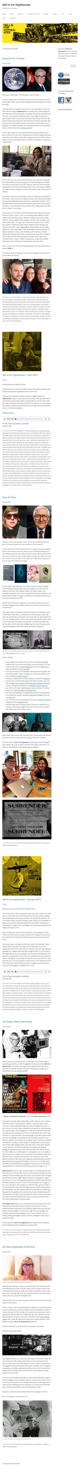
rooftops (8, 993)
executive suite (34, 988)
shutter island (6, 471)
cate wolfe (23, 302)
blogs (18, 297)
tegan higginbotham (14, 318)
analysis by (23, 702)
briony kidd (15, 302)
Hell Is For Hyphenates (16, 4)
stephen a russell (37, 471)
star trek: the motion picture (18, 995)
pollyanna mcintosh (37, 461)
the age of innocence (41, 473)
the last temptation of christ (26, 478)
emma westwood (35, 304)
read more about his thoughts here (25, 690)
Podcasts (13, 18)
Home (4, 14)
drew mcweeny (17, 304)
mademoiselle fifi (15, 990)
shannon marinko (24, 316)
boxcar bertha (29, 438)
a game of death (35, 983)
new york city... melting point (26, 459)
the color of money (29, 475)
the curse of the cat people (25, 997)
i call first (19, 449)
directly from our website (30, 747)
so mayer (42, 316)
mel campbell (20, 311)
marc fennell (41, 309)
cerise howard (30, 302)
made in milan (36, 454)
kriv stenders (33, 309)
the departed (39, 475)
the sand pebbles (7, 1002)
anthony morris (31, 299)
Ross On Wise (9, 497)
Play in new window (14, 423)
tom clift (38, 318)
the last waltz (39, 478)
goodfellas (44, 447)
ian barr (42, 307)
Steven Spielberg (26, 667)
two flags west (33, 1004)
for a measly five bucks (20, 676)
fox (41, 988)
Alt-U (62, 14)
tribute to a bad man (23, 1004)
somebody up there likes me (35, 993)
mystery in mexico (26, 990)
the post (48, 1000)
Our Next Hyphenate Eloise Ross (18, 1246)
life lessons (27, 454)
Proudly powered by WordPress (11, 1463)
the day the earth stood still (42, 997)
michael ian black (29, 311)
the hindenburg (24, 1000)
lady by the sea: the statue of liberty (13, 454)
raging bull (8, 464)
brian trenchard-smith (40, 438)
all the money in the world (12, 986)
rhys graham (12, 314)
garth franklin (45, 304)
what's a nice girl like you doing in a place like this (16, 482)
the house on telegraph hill (37, 1000)
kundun (47, 452)
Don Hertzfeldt (24, 669)
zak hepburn (45, 318)
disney (21, 988)
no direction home (15, 461)
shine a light (47, 468)
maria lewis (5, 456)
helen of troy (46, 988)
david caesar (9, 304)
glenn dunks (22, 307)
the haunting (15, 1000)
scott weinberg (14, 316)
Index (70, 14)
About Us (20, 14)
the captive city (12, 997)
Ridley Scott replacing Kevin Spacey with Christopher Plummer (30, 683)
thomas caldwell (25, 318)
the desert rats (6, 1000)
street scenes (46, 471)
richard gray (28, 314)
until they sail (13, 1007)
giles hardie (14, 307)
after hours (42, 433)
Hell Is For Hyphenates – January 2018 (21, 899)
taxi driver (5, 473)
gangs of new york (24, 445)
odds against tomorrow (39, 990)
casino (28, 440)
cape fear (23, 440)
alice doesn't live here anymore (23, 435)
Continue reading (8, 413)
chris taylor (38, 302)
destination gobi (13, 988)
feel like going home (12, 445)
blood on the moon (34, 986)
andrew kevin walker (20, 299)
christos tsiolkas (11, 442)
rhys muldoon (20, 314)
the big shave (19, 475)
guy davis (29, 307)
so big (25, 993)
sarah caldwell (45, 314)
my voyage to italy (12, 459)
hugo (14, 449)
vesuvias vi (43, 480)
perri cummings (39, 311)
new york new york (40, 459)
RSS (10, 426)
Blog (11, 14)
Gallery (45, 14)
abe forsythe (31, 297)
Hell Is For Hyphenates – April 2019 (20, 374)
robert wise (38, 843)
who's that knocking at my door (41, 482)
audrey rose (24, 986)
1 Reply (4, 380)
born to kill (44, 986)
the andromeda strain (36, 995)
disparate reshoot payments (39, 686)
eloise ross (26, 304)
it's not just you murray (35, 449)
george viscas (6, 307)
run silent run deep (17, 993)
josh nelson (25, 309)
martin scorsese (11, 311)
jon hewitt (18, 309)
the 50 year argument (27, 473)
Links (3, 18)
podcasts (20, 431)
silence (13, 471)
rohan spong (36, 314)
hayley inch (36, 307)
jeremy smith (11, 309)
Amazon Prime (26, 128)
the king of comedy (12, 478)
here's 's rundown (34, 695)
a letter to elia (34, 431)
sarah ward (5, 316)
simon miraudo (34, 316)
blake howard (40, 299)
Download (25, 423)
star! (28, 995)
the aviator (11, 475)
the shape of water (25, 1002)
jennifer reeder (9, 452)
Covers (54, 14)
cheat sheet (39, 1230)
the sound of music (37, 1002)
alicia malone (9, 299)
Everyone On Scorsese (13, 58)
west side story (22, 1007)
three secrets (12, 1004)
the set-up (16, 1002)
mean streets (24, 456)
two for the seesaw (44, 1004)
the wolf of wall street (12, 480)
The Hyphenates (16, 321)
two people (5, 1007)
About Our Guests (33, 14)
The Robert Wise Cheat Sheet (17, 1021)
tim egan (33, 318)
